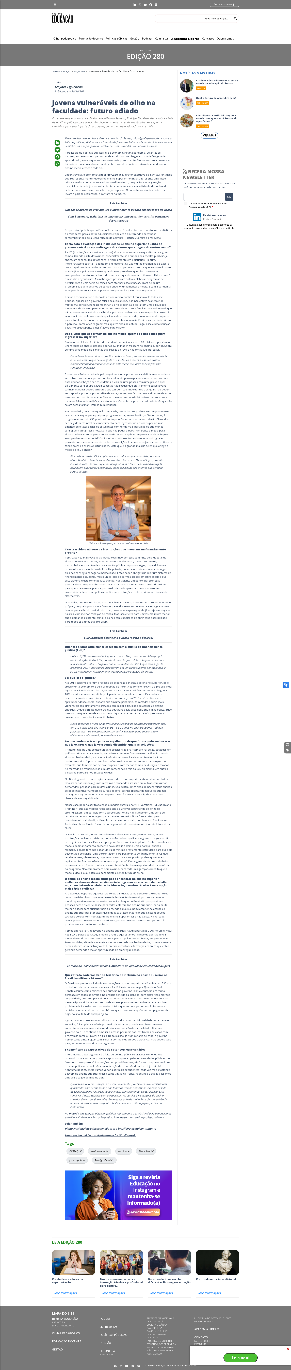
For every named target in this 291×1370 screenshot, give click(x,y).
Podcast (147, 38)
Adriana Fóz (106, 1354)
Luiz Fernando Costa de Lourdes (212, 1318)
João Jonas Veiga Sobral (160, 1350)
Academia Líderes (185, 39)
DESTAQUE (75, 1151)
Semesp (155, 174)
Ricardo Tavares (203, 1321)
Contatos (208, 38)
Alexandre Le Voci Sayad (160, 1318)
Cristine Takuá (155, 1321)
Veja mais (209, 135)
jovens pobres (77, 1160)
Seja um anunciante (63, 1325)
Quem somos (225, 38)
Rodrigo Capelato (104, 1160)
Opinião (105, 1343)
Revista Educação (65, 1319)
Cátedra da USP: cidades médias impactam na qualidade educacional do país (118, 966)
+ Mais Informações (64, 1293)
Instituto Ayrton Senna (160, 1347)
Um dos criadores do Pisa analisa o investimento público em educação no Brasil (118, 210)
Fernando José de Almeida (161, 1344)
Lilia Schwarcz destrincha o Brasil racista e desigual (118, 638)
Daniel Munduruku (157, 1331)
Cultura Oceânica (157, 1324)
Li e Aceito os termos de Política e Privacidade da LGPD (208, 205)
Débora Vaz (153, 1337)
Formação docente (91, 38)
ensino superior (100, 1151)
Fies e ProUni (146, 1151)
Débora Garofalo (157, 1334)
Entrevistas (109, 1327)
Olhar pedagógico (64, 38)
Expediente (200, 1344)
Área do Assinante (223, 4)
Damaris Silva (154, 1327)
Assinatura (58, 1322)
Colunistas (162, 38)
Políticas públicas (116, 38)
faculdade (123, 1151)
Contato (201, 1337)
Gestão (134, 38)
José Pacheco (154, 1353)
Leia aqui (240, 1357)
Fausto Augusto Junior (160, 1340)
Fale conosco (202, 1340)
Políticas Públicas (113, 1335)
